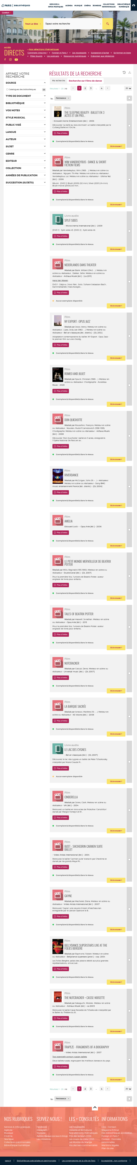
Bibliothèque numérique (17, 1145)
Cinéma (8, 1136)
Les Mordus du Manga (80, 1142)
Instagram (42, 1130)
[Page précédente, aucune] (73, 88)
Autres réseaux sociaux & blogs (52, 1136)
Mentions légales (110, 1145)
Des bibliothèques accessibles (117, 1133)
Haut (95, 1107)
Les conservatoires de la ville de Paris (78, 1161)
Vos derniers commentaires (83, 1145)
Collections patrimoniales (17, 1142)
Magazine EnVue (110, 1130)
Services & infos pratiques (17, 1127)
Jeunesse (9, 1139)
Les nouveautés (77, 1127)
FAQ (104, 1127)
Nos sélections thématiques (83, 1133)
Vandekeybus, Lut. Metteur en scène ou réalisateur (75, 176)
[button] (134, 5)
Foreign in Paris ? (110, 1136)
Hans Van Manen (60, 280)
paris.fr (8, 1161)
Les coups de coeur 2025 (81, 1139)
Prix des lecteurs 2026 (80, 1136)
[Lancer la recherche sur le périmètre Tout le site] (107, 23)
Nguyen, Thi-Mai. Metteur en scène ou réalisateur (86, 173)
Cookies (106, 1139)
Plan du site (108, 1148)
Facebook (42, 1127)
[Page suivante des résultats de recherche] (107, 88)
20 (127, 88)
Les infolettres (44, 1139)
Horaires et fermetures (80, 1130)
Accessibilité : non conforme (114, 1161)
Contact (112, 1127)
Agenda (8, 1130)
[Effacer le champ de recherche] (100, 23)
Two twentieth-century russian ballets (69, 1057)
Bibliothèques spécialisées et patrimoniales (36, 1161)
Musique (8, 1133)
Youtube (41, 1133)
